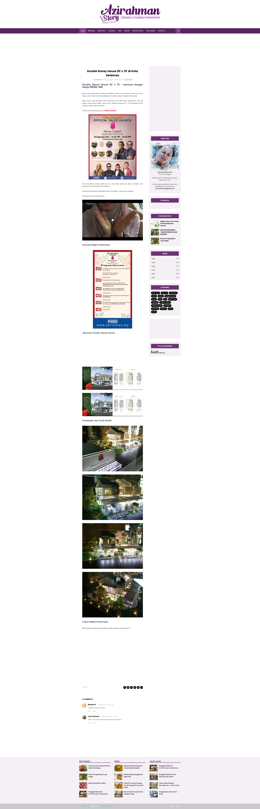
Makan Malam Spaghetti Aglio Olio (133, 775)
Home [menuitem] (83, 31)
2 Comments (128, 80)
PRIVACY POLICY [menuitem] (138, 31)
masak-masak (157, 305)
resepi (170, 309)
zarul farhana (93, 716)
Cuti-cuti (164, 293)
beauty (161, 296)
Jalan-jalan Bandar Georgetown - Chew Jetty (169, 784)
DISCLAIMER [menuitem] (151, 31)
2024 (165, 266)
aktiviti (154, 296)
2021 (165, 278)
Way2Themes (85, 806)
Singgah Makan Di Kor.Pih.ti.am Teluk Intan (98, 793)
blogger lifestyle (170, 296)
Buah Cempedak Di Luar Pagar (167, 240)
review (154, 312)
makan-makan (165, 302)
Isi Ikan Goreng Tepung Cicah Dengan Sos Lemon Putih (133, 785)
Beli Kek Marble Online (97, 783)
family (154, 299)
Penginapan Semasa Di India (168, 793)
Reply (89, 711)
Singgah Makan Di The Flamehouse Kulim (167, 775)
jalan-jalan (172, 299)
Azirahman (98, 80)
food (160, 299)
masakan (167, 305)
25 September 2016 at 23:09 (109, 716)
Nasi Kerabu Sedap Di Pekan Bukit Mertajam (99, 767)
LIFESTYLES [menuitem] (101, 31)
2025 (165, 262)
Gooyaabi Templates (106, 806)
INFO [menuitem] (119, 31)
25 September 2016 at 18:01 (106, 705)
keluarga (155, 302)
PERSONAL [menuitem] (91, 31)
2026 (165, 259)
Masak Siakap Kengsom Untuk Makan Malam (133, 767)
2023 (165, 270)
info (85, 687)
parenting (155, 309)
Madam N (92, 705)
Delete (94, 711)
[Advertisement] (130, 52)
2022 (165, 274)
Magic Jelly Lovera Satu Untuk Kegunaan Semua (169, 223)
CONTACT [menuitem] (161, 31)
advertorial (173, 293)
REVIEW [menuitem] (126, 31)
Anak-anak (155, 293)
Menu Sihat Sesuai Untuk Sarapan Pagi (133, 793)
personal (163, 309)
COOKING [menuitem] (111, 31)
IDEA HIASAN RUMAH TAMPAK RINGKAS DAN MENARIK (168, 232)
